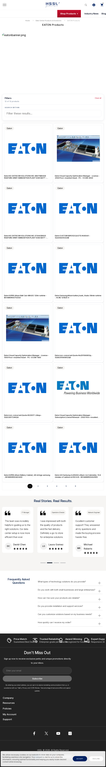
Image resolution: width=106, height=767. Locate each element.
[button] (43, 562)
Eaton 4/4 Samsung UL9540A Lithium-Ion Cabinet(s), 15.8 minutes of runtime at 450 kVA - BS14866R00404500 (78, 476)
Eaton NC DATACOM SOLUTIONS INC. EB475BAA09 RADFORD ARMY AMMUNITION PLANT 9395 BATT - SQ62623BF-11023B (25, 177)
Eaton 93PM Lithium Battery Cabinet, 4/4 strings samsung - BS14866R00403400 (27, 476)
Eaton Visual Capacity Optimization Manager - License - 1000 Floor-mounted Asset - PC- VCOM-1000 (26, 356)
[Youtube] (58, 733)
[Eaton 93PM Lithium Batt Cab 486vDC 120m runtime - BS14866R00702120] (27, 268)
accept (79, 759)
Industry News (91, 14)
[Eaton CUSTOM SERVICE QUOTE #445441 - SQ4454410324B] (78, 208)
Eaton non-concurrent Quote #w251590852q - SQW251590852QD (73, 356)
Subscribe (37, 678)
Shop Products (68, 13)
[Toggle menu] (4, 5)
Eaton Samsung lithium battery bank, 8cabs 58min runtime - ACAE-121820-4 (78, 297)
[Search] (85, 5)
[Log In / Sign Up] (93, 5)
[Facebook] (34, 733)
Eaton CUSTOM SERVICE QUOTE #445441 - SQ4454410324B (72, 237)
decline (96, 759)
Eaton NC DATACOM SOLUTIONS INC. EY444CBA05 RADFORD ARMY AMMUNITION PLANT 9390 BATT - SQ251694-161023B (25, 237)
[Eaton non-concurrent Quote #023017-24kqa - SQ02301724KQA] (27, 387)
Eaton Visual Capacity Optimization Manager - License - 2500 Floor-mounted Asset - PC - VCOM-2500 (77, 177)
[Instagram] (70, 733)
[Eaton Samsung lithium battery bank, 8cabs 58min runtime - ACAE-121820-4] (78, 268)
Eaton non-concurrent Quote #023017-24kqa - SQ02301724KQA (23, 416)
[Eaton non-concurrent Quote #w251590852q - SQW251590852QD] (78, 328)
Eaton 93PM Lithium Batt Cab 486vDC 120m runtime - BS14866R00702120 (25, 297)
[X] (46, 733)
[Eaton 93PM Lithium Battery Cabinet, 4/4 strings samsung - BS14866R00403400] (27, 447)
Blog (104, 14)
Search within (12, 107)
